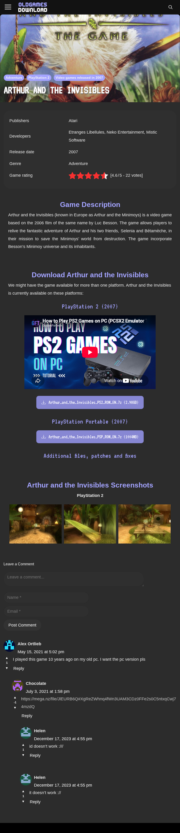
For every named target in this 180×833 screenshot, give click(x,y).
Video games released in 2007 (79, 77)
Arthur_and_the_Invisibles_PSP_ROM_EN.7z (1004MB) (94, 436)
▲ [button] (6, 658)
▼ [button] (6, 668)
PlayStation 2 (38, 77)
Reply (18, 668)
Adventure (14, 77)
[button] (170, 7)
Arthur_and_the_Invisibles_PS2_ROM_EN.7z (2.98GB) (94, 402)
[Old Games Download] (32, 7)
